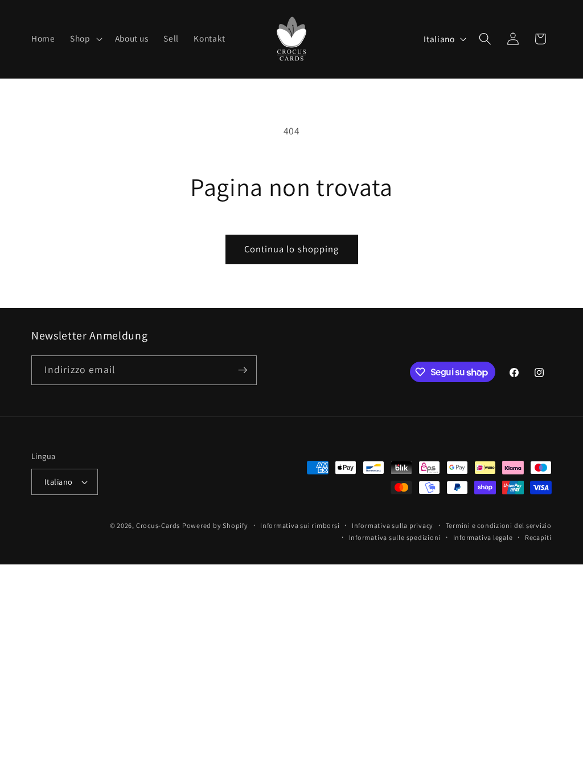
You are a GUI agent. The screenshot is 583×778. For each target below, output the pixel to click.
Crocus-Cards (158, 525)
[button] (85, 39)
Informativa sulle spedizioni (395, 537)
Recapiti (538, 537)
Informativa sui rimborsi (299, 525)
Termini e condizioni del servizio (499, 525)
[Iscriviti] (242, 370)
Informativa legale (483, 537)
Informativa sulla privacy (392, 525)
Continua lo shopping (291, 249)
